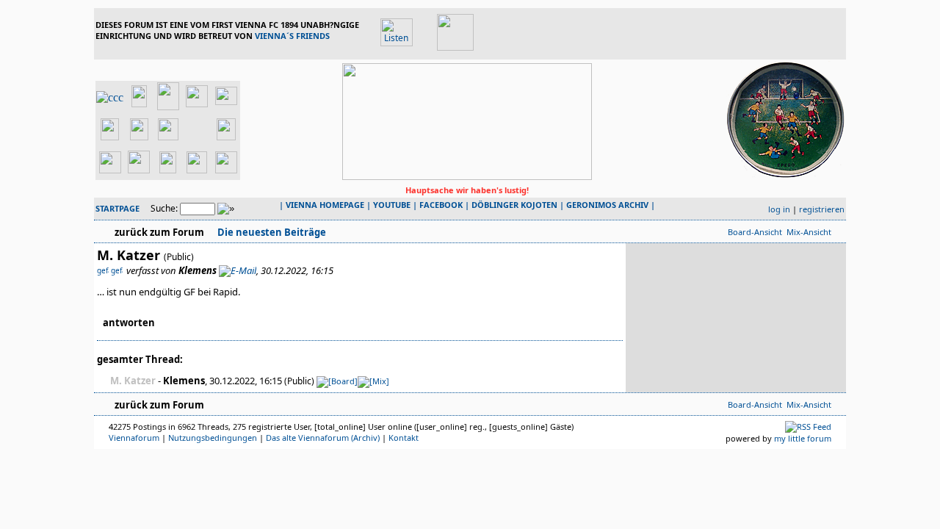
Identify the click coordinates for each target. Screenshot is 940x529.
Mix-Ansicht (809, 231)
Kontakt (403, 437)
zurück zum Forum (159, 232)
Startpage (117, 208)
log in (779, 209)
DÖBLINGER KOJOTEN (514, 204)
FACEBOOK (441, 204)
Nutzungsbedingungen (212, 437)
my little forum (802, 438)
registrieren (822, 209)
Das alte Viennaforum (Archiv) (323, 437)
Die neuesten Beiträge (270, 232)
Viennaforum (134, 437)
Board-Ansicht (755, 231)
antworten (129, 322)
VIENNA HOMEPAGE (325, 204)
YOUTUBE (392, 204)
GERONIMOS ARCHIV (607, 204)
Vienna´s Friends (292, 35)
